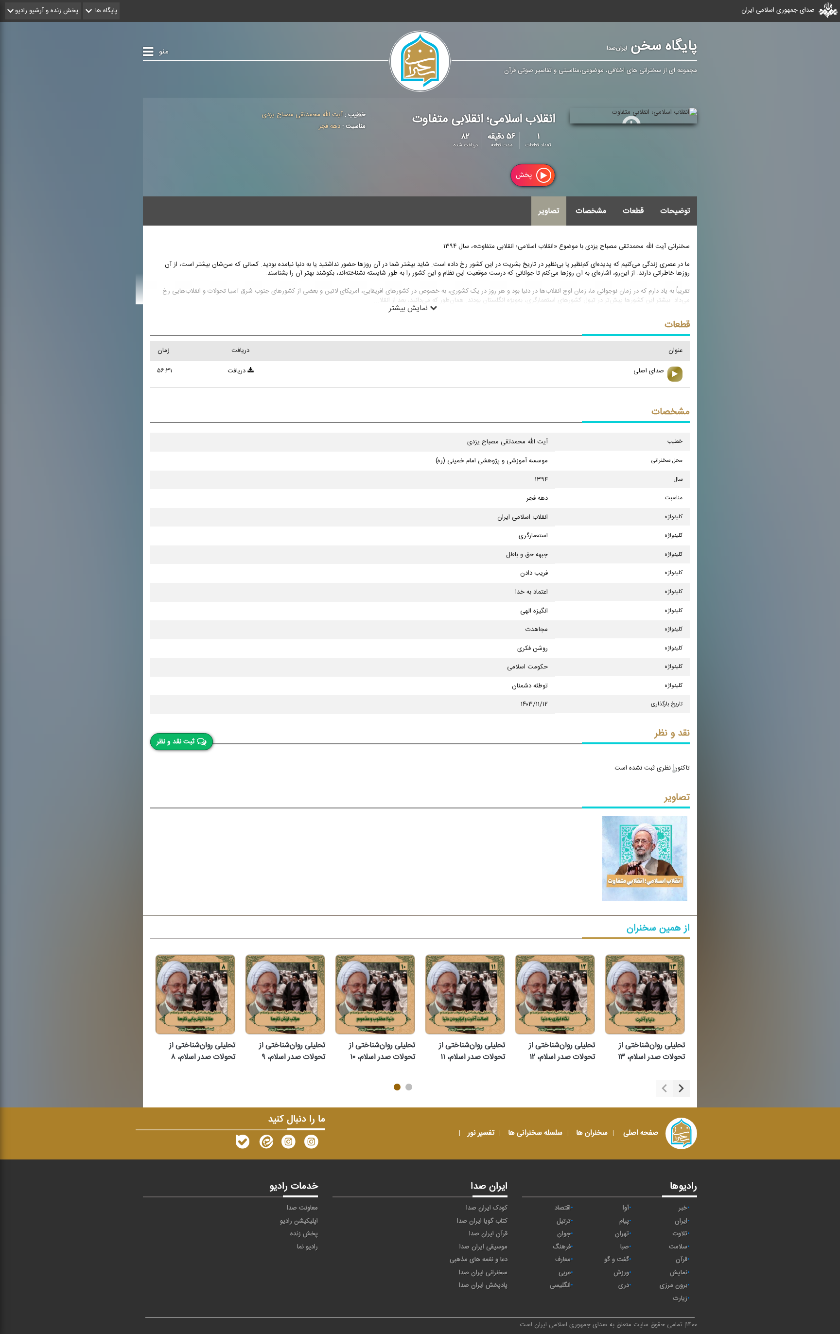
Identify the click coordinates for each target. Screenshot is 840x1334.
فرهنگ (562, 1247)
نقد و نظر (672, 733)
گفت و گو (616, 1259)
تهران (622, 1234)
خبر (683, 1208)
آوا (626, 1208)
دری (623, 1285)
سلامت (678, 1247)
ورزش (621, 1272)
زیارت (680, 1298)
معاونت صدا (302, 1208)
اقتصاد (563, 1208)
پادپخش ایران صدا (483, 1285)
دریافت (237, 371)
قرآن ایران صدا (488, 1234)
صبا (624, 1247)
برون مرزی (673, 1285)
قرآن (681, 1259)
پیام (624, 1221)
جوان (564, 1234)
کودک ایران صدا (487, 1208)
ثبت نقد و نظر (175, 742)
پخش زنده (304, 1234)
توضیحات (675, 211)
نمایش (678, 1272)
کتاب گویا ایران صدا (482, 1221)
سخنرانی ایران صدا (483, 1272)
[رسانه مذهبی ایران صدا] (288, 1144)
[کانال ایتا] (265, 1144)
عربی (565, 1272)
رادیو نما (307, 1247)
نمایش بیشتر (409, 308)
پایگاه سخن (652, 46)
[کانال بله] (242, 1144)
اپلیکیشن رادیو (299, 1221)
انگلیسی (560, 1285)
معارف (563, 1259)
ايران (681, 1221)
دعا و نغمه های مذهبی (479, 1259)
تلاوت (680, 1234)
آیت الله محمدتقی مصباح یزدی (302, 114)
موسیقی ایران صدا (483, 1247)
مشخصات (591, 211)
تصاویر (549, 211)
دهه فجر (329, 126)
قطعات (633, 211)
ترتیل (564, 1221)
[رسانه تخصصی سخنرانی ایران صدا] (311, 1144)
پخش (525, 175)
